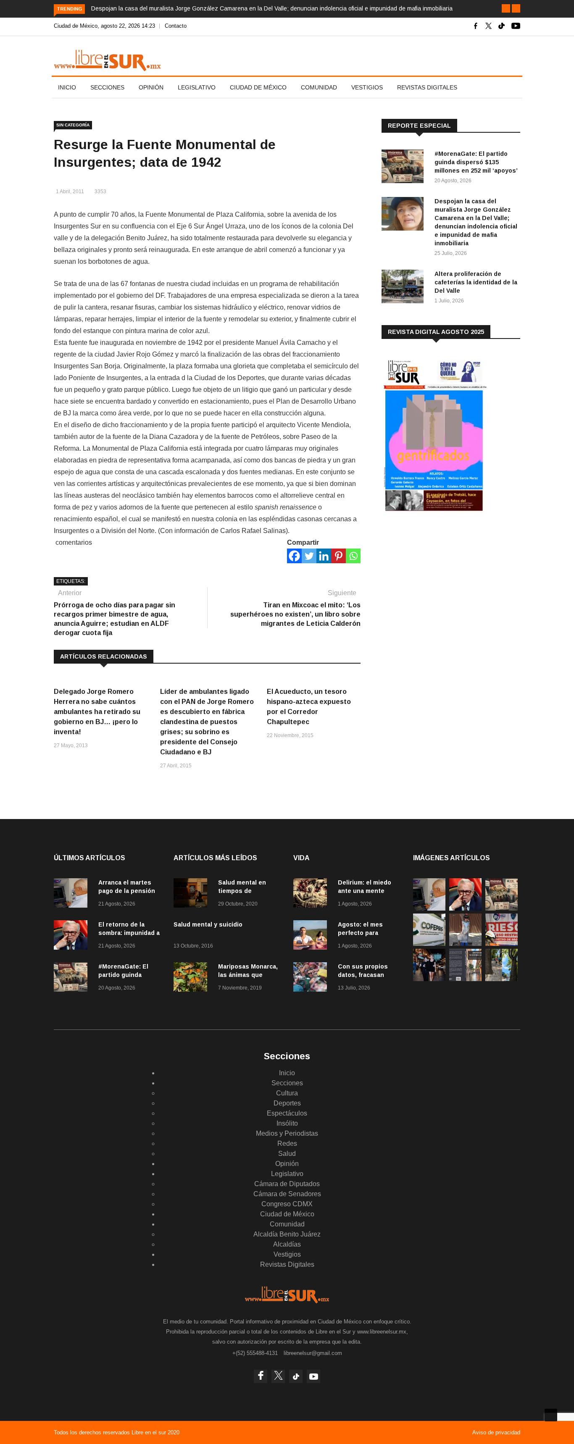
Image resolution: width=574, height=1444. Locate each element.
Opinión (151, 87)
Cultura (287, 1093)
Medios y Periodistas (287, 1133)
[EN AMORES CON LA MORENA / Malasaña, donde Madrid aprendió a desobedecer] (429, 978)
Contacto (176, 26)
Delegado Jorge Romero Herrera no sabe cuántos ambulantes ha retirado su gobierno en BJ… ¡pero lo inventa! (97, 711)
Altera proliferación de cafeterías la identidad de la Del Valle (475, 282)
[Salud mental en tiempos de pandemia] (192, 894)
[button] (506, 8)
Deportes (287, 1103)
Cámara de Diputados (287, 1183)
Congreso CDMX (287, 1204)
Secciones (107, 87)
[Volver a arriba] (551, 1415)
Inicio (67, 87)
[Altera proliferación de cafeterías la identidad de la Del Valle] (405, 288)
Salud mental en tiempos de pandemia (242, 891)
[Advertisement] (445, 587)
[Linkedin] (323, 556)
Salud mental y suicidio (208, 924)
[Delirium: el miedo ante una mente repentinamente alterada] (312, 894)
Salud (287, 1153)
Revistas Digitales (427, 87)
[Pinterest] (338, 556)
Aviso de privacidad (496, 1432)
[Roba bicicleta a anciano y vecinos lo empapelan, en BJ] (465, 943)
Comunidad (319, 87)
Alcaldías (287, 1244)
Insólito (287, 1123)
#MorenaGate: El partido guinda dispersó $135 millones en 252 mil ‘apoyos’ (476, 162)
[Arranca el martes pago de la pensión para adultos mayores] (73, 894)
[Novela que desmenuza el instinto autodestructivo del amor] (465, 978)
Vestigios (367, 87)
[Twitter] (309, 556)
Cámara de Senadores (287, 1193)
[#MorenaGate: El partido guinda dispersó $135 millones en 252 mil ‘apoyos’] (405, 168)
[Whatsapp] (353, 556)
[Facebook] (294, 556)
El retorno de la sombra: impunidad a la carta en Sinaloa (129, 933)
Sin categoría (73, 125)
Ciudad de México (258, 87)
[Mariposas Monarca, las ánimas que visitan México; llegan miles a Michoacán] (192, 978)
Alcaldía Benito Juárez (287, 1234)
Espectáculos (287, 1113)
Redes (287, 1143)
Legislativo (197, 87)
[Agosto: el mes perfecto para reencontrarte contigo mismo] (312, 936)
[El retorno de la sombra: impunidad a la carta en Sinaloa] (73, 936)
